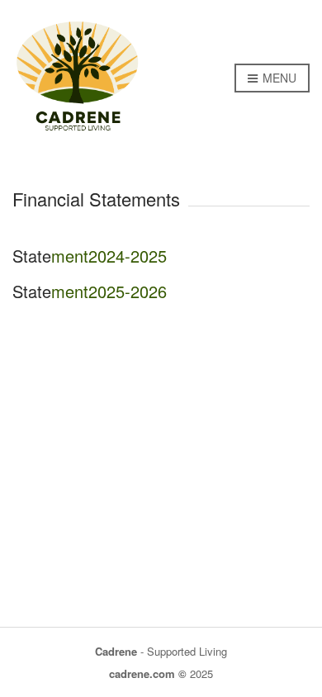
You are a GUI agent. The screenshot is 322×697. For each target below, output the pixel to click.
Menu (277, 77)
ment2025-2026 (109, 291)
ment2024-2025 (109, 256)
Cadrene (116, 651)
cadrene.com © (148, 673)
